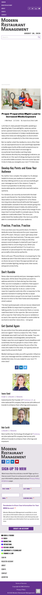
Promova (36, 434)
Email (3, 397)
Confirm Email (28, 498)
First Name (5, 489)
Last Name (26, 489)
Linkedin (11, 397)
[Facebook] (29, 8)
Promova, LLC (28, 400)
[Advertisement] (21, 63)
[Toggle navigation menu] (38, 591)
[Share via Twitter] (25, 367)
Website (19, 397)
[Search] (39, 37)
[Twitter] (32, 8)
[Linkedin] (36, 8)
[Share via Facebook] (17, 367)
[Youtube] (39, 8)
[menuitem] (3, 2)
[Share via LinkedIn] (21, 367)
